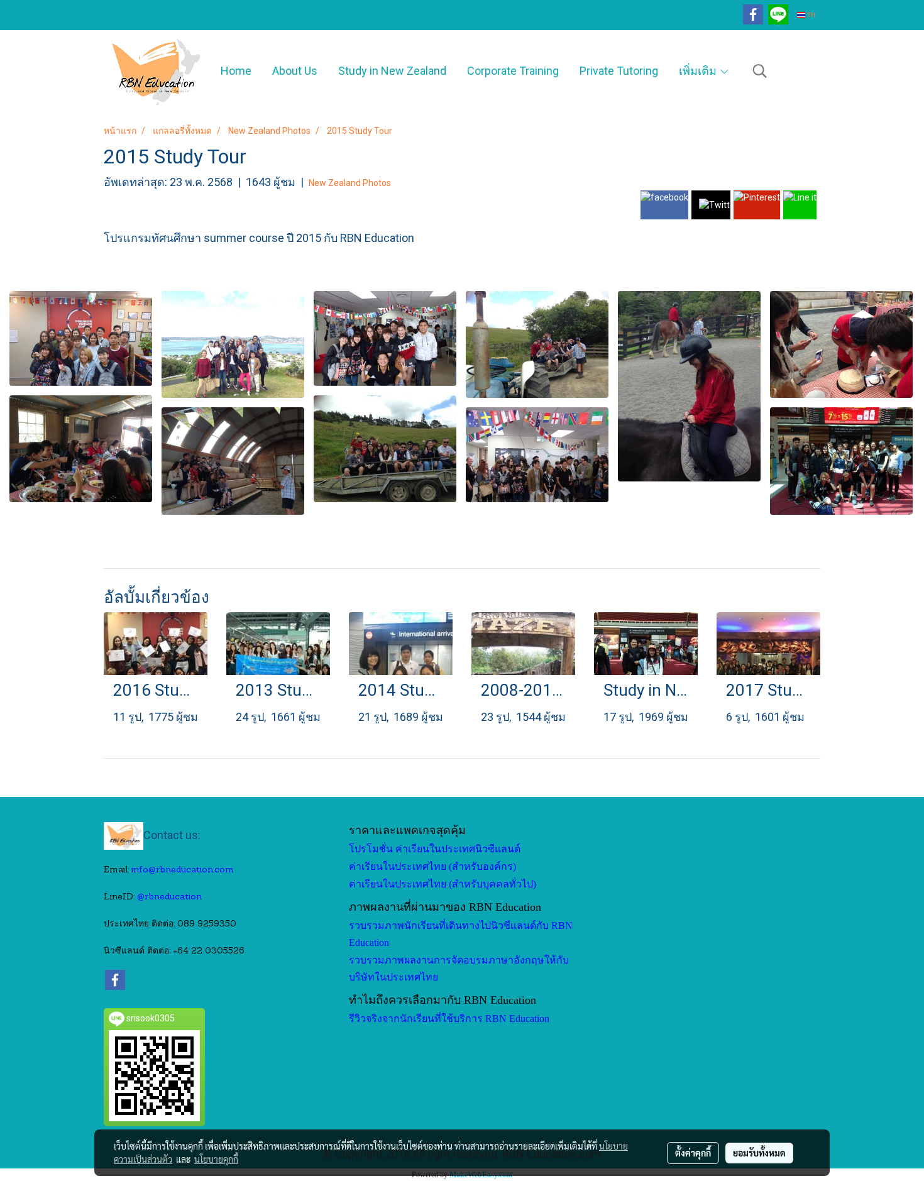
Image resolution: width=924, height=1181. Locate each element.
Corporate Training (513, 70)
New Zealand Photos (350, 183)
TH (810, 14)
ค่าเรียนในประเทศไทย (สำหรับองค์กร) (432, 866)
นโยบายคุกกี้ (216, 1159)
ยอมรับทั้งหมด (759, 1152)
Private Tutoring (619, 70)
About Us (294, 70)
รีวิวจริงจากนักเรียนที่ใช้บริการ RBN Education (449, 1018)
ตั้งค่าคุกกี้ (693, 1152)
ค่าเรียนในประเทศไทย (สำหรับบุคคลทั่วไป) (442, 884)
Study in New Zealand (392, 70)
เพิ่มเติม (699, 70)
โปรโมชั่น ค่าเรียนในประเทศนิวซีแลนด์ (434, 848)
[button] (760, 71)
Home (236, 70)
